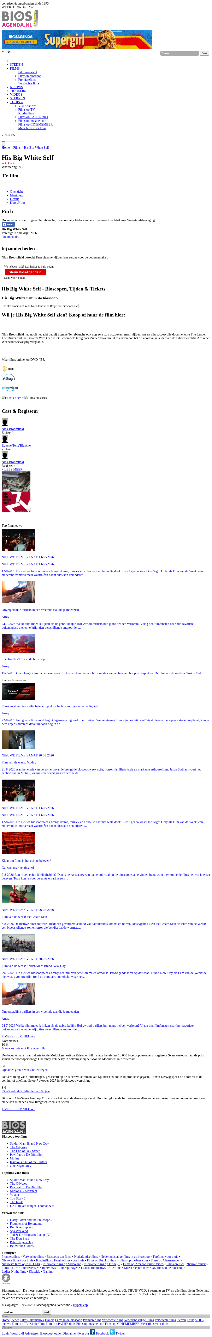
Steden (15, 1320)
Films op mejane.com (32, 120)
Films (16, 147)
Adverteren (32, 1333)
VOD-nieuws (27, 106)
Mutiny (14, 1158)
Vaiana (14, 1194)
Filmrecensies (30, 1267)
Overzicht (16, 191)
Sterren (181, 1320)
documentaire (10, 236)
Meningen (16, 195)
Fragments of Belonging (26, 1223)
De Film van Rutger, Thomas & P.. (32, 1206)
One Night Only (20, 1166)
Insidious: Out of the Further (28, 1162)
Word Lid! (17, 1333)
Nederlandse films (86, 1256)
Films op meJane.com (133, 1260)
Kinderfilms (26, 113)
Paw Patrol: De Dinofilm (26, 1154)
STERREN (17, 98)
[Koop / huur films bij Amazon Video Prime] (10, 390)
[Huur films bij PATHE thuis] (8, 372)
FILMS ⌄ (16, 68)
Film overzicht (27, 72)
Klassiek (34, 1271)
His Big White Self (36, 147)
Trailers (49, 1320)
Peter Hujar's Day (21, 1242)
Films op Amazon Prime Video (143, 1264)
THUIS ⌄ (16, 102)
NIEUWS (16, 87)
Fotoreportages (68, 1267)
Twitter (120, 1333)
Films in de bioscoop (68, 1320)
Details (14, 199)
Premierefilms (27, 79)
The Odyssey (18, 1147)
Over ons (83, 1333)
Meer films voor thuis (32, 128)
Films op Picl (175, 1264)
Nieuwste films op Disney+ (102, 1264)
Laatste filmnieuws (93, 1267)
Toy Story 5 (17, 1198)
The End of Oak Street (25, 1151)
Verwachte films (28, 83)
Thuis (190, 1320)
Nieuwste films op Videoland (62, 1264)
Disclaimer (70, 1333)
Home (6, 147)
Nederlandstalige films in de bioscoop (125, 1256)
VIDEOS (16, 94)
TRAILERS (18, 90)
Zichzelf (13, 430)
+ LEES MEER (12, 469)
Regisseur (13, 463)
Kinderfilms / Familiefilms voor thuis (60, 1260)
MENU (7, 51)
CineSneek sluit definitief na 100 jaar (26, 1091)
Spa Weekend (19, 1231)
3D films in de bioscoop (167, 1267)
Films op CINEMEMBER (35, 124)
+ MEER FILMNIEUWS (18, 1036)
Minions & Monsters (23, 1191)
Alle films (114, 1267)
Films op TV (26, 109)
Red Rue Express (21, 1227)
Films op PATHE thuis (33, 117)
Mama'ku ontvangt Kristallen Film (24, 1048)
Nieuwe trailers (196, 1264)
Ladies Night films (14, 1271)
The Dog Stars (19, 1238)
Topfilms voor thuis (165, 1256)
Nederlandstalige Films (139, 1320)
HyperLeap (80, 1305)
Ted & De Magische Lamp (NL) (31, 1234)
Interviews (49, 1267)
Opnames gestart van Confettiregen (25, 1069)
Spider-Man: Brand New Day (29, 1143)
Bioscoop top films (59, 1256)
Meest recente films (136, 1267)
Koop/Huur (17, 202)
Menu (5, 1316)
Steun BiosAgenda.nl (25, 272)
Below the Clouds (22, 1246)
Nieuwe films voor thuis (17, 1260)
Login (6, 1333)
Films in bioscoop (29, 76)
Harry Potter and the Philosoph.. (31, 1220)
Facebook (102, 1333)
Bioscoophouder (51, 1333)
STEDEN (16, 64)
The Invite (16, 1202)
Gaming (48, 1271)
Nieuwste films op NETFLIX (21, 1264)
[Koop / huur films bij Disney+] (9, 380)
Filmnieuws (36, 1320)
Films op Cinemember (165, 1260)
